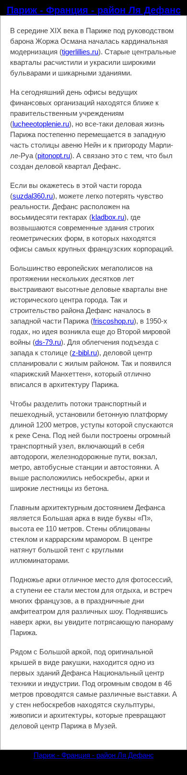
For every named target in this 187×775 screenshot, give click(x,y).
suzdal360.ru (32, 196)
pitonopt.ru (53, 155)
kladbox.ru (108, 217)
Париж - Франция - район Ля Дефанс (94, 10)
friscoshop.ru (113, 321)
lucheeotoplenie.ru (40, 124)
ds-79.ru (48, 342)
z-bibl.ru (84, 353)
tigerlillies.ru (80, 52)
